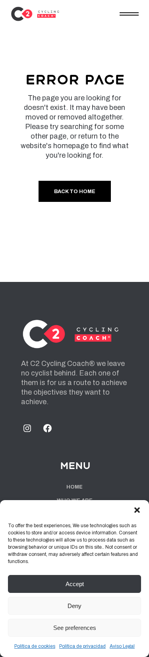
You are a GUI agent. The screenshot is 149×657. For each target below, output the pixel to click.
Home (74, 487)
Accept (75, 584)
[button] (137, 510)
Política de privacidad (82, 646)
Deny (74, 605)
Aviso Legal (122, 646)
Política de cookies (34, 646)
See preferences (74, 627)
